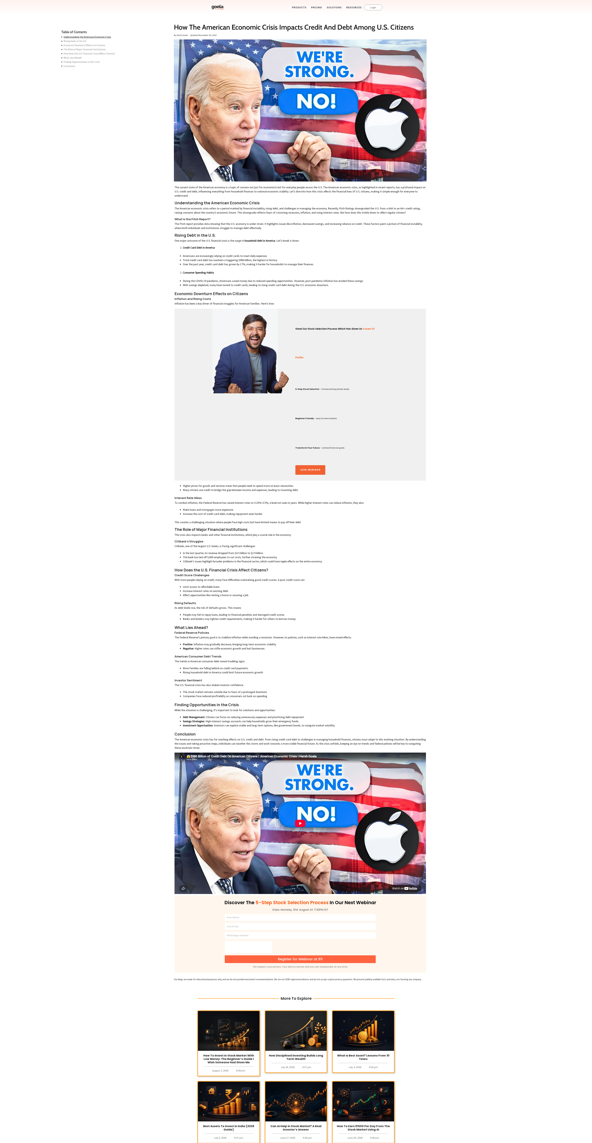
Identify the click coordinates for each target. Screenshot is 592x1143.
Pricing (316, 7)
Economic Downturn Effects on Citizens (84, 45)
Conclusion (69, 66)
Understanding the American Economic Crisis (87, 36)
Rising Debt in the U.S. (75, 41)
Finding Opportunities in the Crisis (82, 61)
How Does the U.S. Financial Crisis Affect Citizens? (89, 53)
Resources (354, 7)
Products (299, 7)
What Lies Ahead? (73, 57)
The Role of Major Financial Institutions (85, 49)
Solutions (334, 7)
